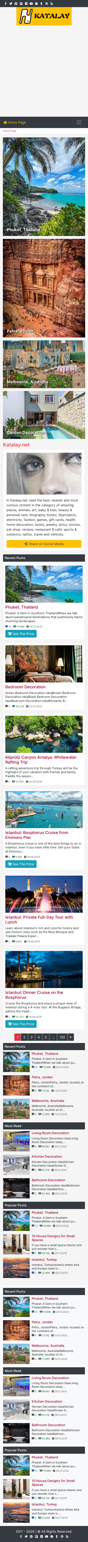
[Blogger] (36, 3)
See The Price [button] (23, 634)
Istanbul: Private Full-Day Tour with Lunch (39, 920)
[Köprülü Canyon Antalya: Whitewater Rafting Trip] (44, 734)
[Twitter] (10, 3)
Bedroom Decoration (25, 686)
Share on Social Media (46, 544)
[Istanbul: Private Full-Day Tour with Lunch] (44, 894)
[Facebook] (5, 3)
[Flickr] (26, 3)
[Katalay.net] (44, 16)
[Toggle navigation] (79, 122)
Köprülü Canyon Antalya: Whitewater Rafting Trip (41, 760)
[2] (71, 1037)
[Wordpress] (46, 3)
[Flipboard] (21, 3)
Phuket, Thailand (21, 607)
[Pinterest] (15, 3)
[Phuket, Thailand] (44, 584)
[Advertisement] (44, 71)
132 (62, 1037)
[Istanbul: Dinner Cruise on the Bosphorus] (44, 969)
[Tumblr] (41, 3)
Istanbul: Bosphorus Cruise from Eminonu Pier (36, 835)
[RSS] (51, 3)
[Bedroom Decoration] (44, 663)
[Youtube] (31, 3)
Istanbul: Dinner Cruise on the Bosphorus (34, 995)
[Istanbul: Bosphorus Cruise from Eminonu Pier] (44, 809)
